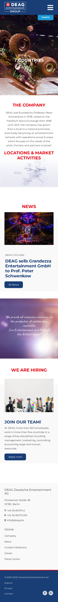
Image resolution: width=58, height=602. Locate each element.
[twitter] (51, 593)
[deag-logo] (15, 3)
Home (9, 529)
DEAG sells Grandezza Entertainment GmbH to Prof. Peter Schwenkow (28, 268)
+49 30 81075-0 (16, 510)
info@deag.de (15, 520)
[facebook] (45, 593)
